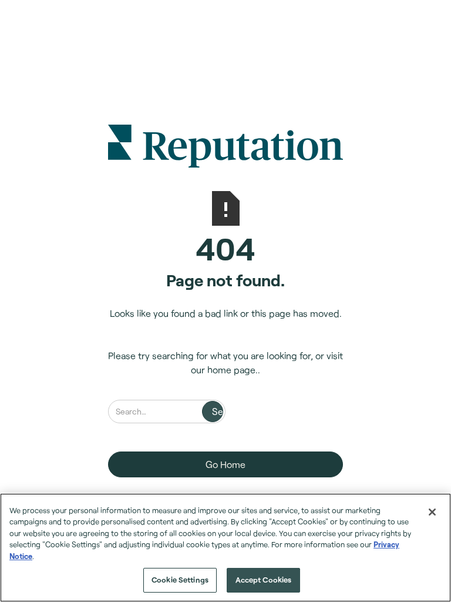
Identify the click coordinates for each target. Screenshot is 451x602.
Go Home (225, 464)
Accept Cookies (263, 579)
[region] (225, 547)
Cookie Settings (180, 579)
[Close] (432, 512)
